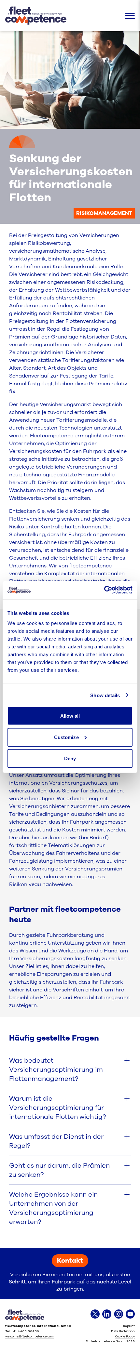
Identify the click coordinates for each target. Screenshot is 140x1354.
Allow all (70, 716)
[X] (95, 1314)
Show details (105, 695)
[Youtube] (130, 1314)
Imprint (129, 1326)
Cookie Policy (125, 1336)
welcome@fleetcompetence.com (29, 1336)
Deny (70, 758)
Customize (66, 737)
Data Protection (123, 1331)
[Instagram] (118, 1314)
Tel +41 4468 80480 (22, 1331)
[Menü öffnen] (130, 16)
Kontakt (70, 1260)
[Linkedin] (106, 1314)
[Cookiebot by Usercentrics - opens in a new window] (104, 590)
